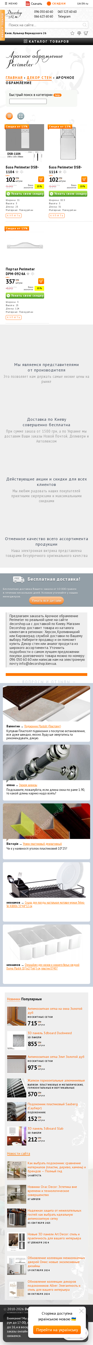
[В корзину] (41, 179)
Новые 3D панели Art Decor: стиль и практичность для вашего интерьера (54, 1236)
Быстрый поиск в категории (34, 95)
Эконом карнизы (28, 785)
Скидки (59, 3)
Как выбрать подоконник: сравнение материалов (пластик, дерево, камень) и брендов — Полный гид (57, 1167)
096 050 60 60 (43, 12)
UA (79, 3)
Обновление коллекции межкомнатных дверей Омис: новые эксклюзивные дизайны (56, 1262)
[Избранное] (72, 33)
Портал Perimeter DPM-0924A (20, 271)
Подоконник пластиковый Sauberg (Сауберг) (53, 1106)
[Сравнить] (79, 33)
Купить (14, 215)
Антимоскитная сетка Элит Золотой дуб (56, 1057)
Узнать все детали (46, 600)
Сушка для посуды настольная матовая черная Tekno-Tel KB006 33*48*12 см (45, 904)
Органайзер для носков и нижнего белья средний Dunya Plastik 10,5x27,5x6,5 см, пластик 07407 (42, 966)
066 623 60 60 (43, 16)
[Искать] (85, 25)
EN (83, 3)
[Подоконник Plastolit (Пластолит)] (46, 705)
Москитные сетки (40, 1017)
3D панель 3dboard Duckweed (50, 1033)
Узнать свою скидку (27, 194)
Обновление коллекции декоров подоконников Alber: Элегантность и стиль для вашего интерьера (54, 1285)
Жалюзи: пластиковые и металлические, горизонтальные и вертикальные (55, 1086)
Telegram (64, 16)
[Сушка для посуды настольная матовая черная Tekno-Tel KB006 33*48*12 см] (46, 881)
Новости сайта (18, 1153)
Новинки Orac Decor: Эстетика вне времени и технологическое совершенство (52, 1191)
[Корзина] (86, 33)
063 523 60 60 (67, 12)
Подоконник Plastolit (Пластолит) (42, 726)
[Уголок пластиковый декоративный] (46, 822)
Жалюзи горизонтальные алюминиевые (56, 1080)
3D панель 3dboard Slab (45, 1128)
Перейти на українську (57, 1329)
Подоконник (37, 1112)
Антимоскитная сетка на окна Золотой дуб (55, 1010)
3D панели (34, 1037)
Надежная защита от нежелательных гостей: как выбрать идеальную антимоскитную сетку (54, 1214)
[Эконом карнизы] (46, 764)
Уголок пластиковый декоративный (42, 844)
